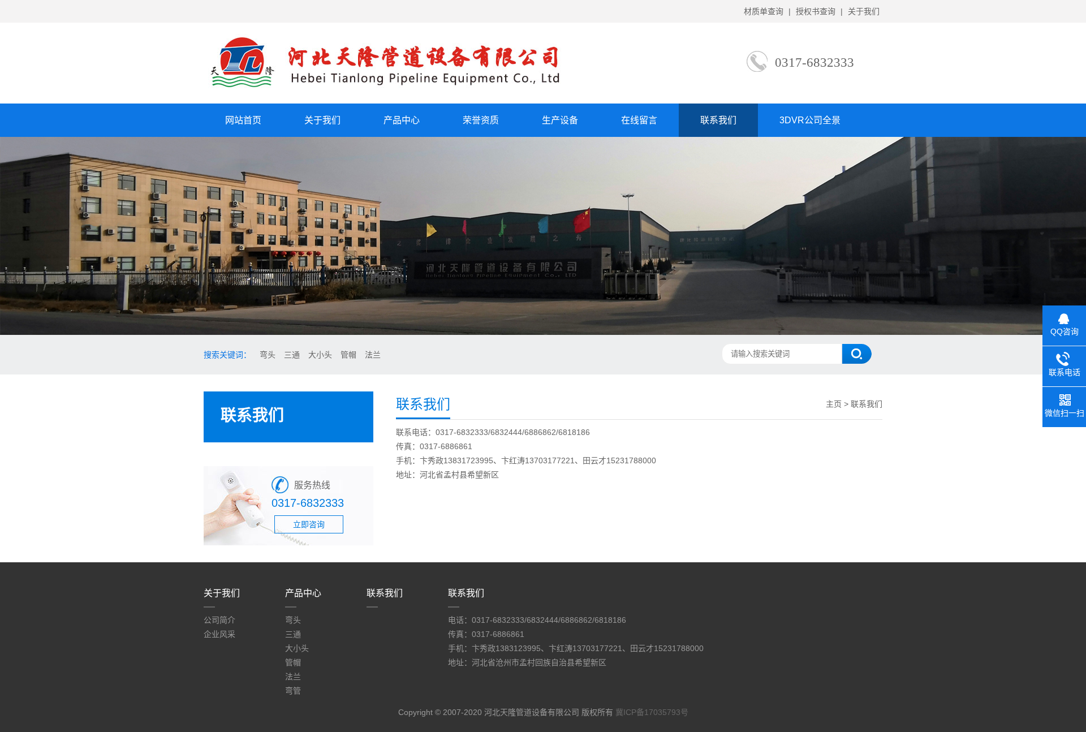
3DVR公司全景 (810, 120)
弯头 (267, 354)
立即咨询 (309, 524)
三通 (292, 354)
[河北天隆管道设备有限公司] (402, 91)
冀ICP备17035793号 (651, 712)
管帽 (348, 354)
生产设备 (560, 120)
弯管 (293, 690)
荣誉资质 (481, 120)
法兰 (373, 354)
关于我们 (864, 11)
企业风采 (219, 634)
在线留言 (639, 120)
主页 (834, 403)
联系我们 (718, 120)
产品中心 (401, 120)
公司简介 (219, 620)
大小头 (320, 354)
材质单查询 (763, 11)
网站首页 (243, 120)
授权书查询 (815, 11)
